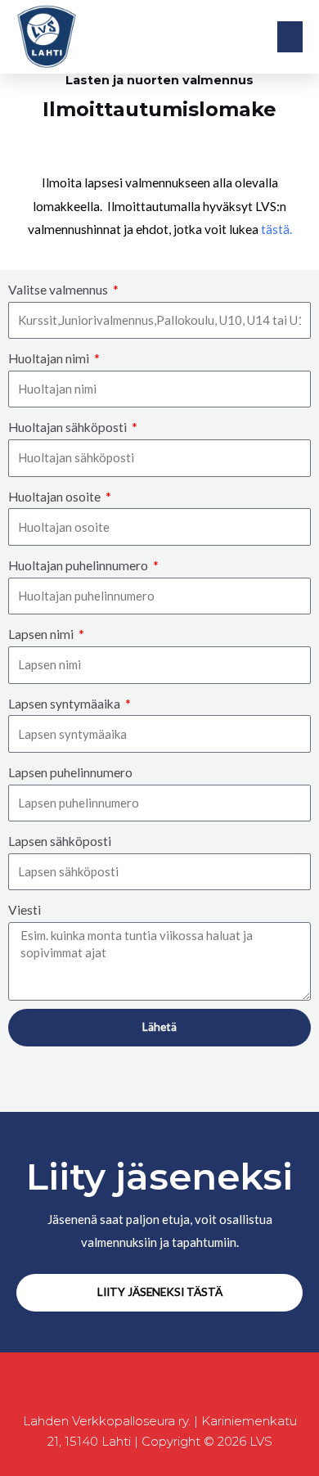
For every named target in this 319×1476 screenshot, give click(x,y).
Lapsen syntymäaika (65, 703)
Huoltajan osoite (55, 496)
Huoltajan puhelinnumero (79, 565)
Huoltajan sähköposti (68, 427)
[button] (290, 36)
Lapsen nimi (42, 634)
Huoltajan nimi (50, 358)
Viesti (24, 909)
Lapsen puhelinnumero (70, 772)
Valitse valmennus (59, 289)
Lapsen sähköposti (59, 841)
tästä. (276, 229)
